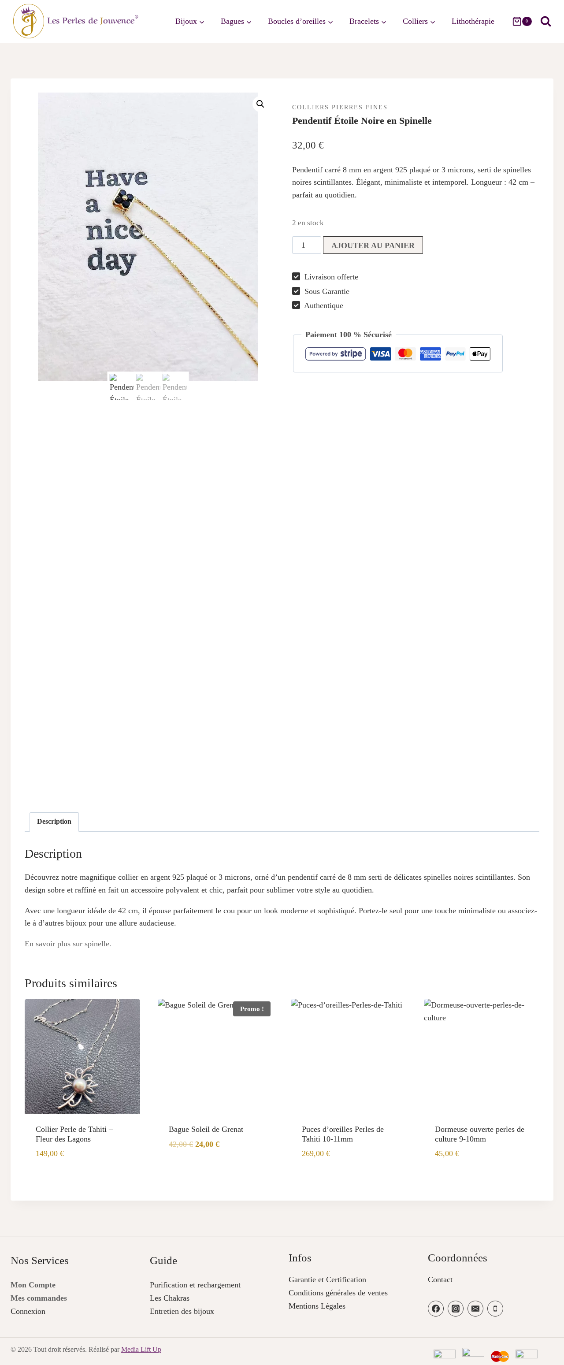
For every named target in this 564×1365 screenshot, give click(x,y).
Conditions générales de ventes (338, 1292)
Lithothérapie (473, 21)
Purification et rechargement (195, 1284)
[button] (260, 104)
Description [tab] (54, 822)
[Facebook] (436, 1309)
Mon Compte (33, 1284)
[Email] (475, 1309)
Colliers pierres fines (340, 107)
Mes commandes (39, 1298)
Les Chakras (169, 1298)
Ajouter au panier (373, 245)
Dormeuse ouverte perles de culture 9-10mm (479, 1134)
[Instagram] (456, 1309)
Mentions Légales (317, 1306)
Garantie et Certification (327, 1279)
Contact (440, 1279)
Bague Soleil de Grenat (206, 1129)
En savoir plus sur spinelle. (68, 943)
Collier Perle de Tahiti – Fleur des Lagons (74, 1134)
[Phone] (495, 1309)
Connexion (28, 1311)
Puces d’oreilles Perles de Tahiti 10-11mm (343, 1134)
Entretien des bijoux (182, 1311)
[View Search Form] (545, 21)
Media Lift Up (141, 1349)
